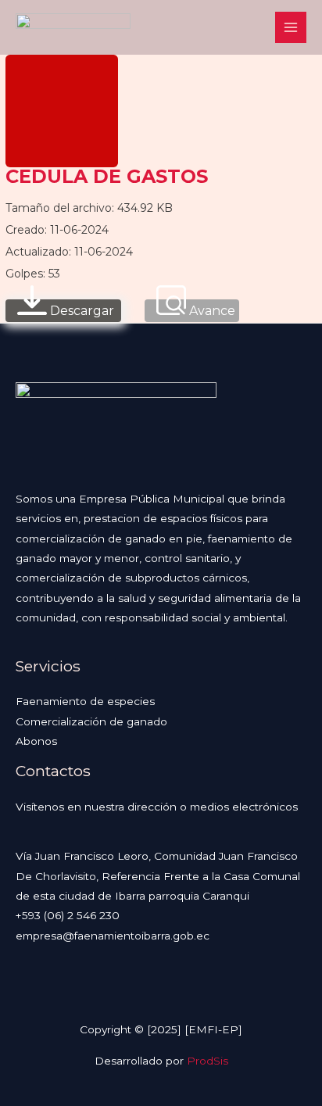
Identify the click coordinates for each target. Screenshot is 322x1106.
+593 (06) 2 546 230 (68, 915)
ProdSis (207, 1060)
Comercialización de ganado (91, 721)
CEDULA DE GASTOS (106, 176)
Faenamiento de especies (85, 701)
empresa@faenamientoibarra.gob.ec (112, 935)
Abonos (36, 741)
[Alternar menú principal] (291, 28)
